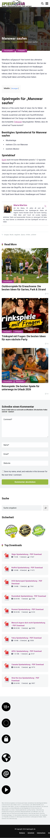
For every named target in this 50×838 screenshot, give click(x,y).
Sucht (4, 160)
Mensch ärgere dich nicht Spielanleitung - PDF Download (28, 624)
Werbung (22, 833)
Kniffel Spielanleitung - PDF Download (27, 568)
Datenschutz (41, 833)
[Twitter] (45, 206)
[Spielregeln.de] (17, 4)
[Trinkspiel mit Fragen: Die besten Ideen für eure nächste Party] (25, 315)
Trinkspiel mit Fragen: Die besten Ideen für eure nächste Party (24, 338)
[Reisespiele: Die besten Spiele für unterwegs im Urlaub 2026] (25, 365)
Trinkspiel (18, 122)
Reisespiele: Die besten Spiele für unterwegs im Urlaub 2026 (20, 388)
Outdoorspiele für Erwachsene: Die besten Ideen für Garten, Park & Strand (24, 288)
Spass (23, 234)
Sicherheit (31, 833)
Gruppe (6, 234)
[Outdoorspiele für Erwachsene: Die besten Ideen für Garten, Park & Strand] (25, 265)
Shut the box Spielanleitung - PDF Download (25, 679)
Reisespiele (20, 381)
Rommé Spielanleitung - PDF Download (27, 609)
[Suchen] (45, 508)
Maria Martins (20, 205)
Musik (11, 234)
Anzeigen (15, 88)
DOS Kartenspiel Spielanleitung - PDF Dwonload (27, 582)
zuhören (33, 234)
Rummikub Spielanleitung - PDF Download (29, 596)
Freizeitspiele (17, 42)
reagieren (17, 234)
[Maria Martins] (7, 213)
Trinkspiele (21, 50)
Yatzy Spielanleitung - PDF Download (27, 638)
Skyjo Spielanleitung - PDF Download (27, 554)
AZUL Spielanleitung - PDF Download (27, 651)
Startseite (6, 42)
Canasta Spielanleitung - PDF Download (28, 664)
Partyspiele (7, 331)
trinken (28, 234)
